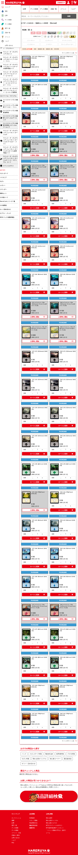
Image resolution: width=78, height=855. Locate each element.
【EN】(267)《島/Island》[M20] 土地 (67, 521)
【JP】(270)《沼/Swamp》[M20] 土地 (39, 408)
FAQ (13, 842)
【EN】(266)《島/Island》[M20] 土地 (67, 549)
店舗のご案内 (16, 835)
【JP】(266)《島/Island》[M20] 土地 (39, 549)
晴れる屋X (49, 818)
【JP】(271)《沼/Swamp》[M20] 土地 (39, 352)
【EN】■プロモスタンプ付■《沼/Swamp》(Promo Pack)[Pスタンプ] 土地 (67, 304)
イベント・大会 (16, 833)
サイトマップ (16, 814)
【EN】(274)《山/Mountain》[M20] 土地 (67, 218)
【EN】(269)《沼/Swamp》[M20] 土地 (67, 436)
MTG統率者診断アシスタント (55, 828)
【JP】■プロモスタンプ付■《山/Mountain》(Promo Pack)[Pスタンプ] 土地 (39, 606)
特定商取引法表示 (33, 823)
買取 (6, 11)
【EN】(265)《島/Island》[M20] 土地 (67, 275)
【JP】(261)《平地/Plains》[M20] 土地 (38, 714)
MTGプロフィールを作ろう (54, 825)
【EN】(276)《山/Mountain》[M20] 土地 (67, 113)
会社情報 (32, 814)
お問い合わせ (9, 45)
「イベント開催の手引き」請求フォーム (56, 831)
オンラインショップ (16, 818)
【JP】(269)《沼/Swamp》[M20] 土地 (39, 436)
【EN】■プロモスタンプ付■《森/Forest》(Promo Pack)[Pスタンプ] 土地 (67, 142)
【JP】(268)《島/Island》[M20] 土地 (39, 577)
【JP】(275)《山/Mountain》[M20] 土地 (38, 247)
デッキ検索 (8, 20)
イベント (7, 37)
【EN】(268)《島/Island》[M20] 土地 (67, 577)
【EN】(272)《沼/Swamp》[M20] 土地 (67, 380)
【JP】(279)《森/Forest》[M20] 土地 (39, 85)
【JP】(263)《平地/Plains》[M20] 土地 (38, 57)
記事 (6, 15)
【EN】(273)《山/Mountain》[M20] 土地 (67, 190)
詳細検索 (60, 2)
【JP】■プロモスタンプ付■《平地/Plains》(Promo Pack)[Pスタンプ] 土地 (39, 328)
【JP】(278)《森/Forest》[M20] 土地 (39, 464)
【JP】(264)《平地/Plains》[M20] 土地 (38, 686)
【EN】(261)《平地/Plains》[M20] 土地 (66, 714)
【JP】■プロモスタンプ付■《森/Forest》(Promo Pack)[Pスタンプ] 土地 (39, 142)
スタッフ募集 (33, 820)
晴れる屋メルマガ (51, 823)
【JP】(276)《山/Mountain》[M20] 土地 (38, 113)
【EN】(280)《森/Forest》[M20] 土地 (67, 658)
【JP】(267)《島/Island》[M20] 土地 (39, 521)
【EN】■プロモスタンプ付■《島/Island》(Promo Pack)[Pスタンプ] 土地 (67, 167)
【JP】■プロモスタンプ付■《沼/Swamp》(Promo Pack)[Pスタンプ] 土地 (39, 304)
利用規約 (32, 818)
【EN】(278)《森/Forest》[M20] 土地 (67, 464)
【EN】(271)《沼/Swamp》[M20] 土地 (67, 352)
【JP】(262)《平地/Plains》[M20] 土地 (38, 493)
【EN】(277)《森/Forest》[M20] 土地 (67, 630)
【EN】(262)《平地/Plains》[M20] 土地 (66, 493)
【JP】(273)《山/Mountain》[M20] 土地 (38, 190)
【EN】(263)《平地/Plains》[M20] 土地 (66, 57)
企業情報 (32, 828)
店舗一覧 (7, 32)
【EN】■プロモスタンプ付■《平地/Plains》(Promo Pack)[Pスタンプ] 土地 (67, 328)
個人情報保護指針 (33, 826)
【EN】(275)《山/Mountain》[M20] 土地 (67, 247)
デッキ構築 (8, 24)
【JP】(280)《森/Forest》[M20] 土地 (39, 658)
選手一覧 (7, 28)
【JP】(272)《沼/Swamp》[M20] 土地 (39, 380)
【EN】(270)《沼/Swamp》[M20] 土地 (67, 408)
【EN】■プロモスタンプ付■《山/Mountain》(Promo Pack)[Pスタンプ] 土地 (67, 606)
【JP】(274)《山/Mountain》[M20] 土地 (38, 218)
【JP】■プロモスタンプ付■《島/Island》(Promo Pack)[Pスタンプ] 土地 (38, 167)
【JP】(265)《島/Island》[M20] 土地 (39, 275)
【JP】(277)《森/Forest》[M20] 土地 (39, 630)
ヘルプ (7, 41)
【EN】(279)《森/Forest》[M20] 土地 (67, 85)
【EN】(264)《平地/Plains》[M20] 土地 (66, 686)
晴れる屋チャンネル (52, 820)
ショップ (7, 7)
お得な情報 (49, 814)
